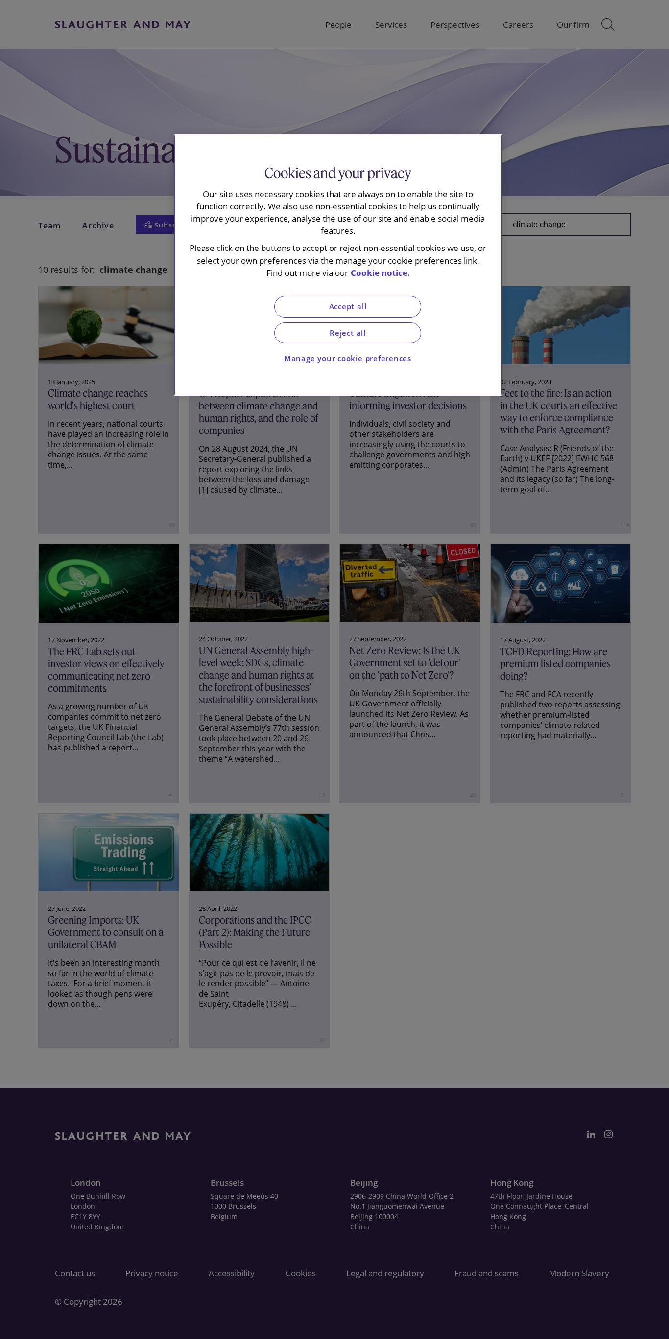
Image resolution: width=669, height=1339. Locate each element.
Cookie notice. (380, 272)
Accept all (348, 306)
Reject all (348, 333)
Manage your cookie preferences (347, 358)
